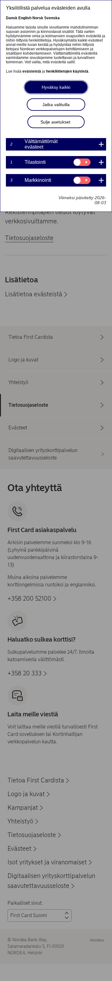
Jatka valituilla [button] (56, 104)
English (24, 18)
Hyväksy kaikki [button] (56, 87)
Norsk (37, 18)
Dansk (11, 18)
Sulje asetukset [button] (55, 121)
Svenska (52, 18)
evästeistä (31, 71)
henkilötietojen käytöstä (67, 71)
